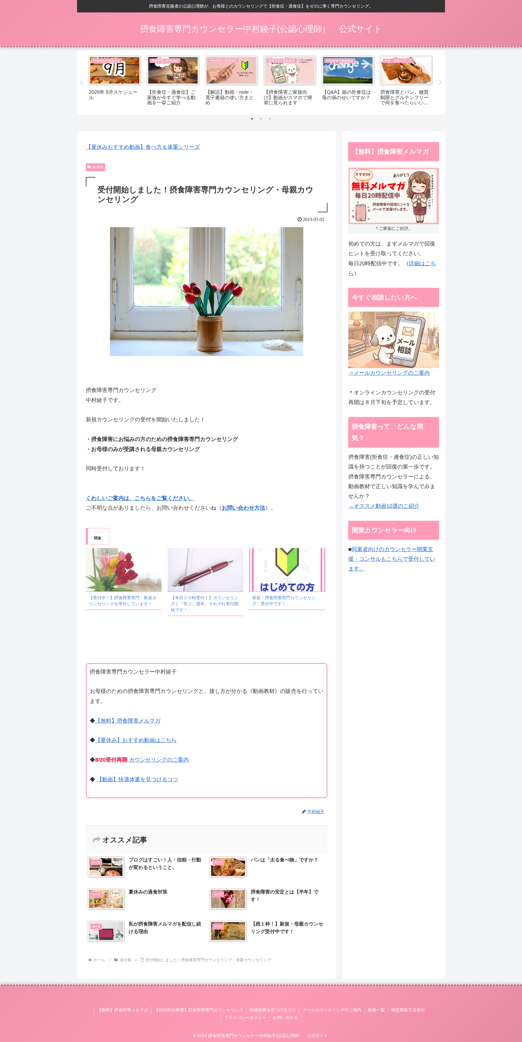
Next (440, 83)
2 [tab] (261, 119)
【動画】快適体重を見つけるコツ (137, 779)
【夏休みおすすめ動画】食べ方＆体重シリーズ (143, 147)
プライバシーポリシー (245, 1017)
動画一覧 (376, 1010)
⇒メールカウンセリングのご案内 (389, 373)
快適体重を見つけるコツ (273, 1010)
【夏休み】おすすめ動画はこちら (136, 740)
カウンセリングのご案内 (159, 760)
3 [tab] (270, 119)
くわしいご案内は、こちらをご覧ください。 (140, 498)
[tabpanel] (114, 81)
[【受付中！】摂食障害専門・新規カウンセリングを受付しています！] (124, 569)
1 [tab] (252, 119)
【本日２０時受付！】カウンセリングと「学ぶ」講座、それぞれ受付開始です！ (204, 603)
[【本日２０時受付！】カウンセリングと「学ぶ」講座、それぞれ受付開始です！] (205, 569)
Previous (82, 83)
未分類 (97, 167)
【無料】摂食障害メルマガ (127, 721)
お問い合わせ (285, 1017)
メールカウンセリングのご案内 (332, 1010)
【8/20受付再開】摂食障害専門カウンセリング (198, 1010)
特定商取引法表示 (408, 1010)
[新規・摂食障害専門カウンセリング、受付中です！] (287, 569)
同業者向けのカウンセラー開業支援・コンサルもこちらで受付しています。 (391, 559)
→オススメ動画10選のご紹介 (384, 506)
